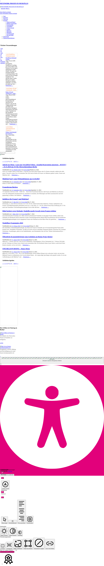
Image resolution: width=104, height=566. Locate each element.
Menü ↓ (8, 8)
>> (17, 161)
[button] (0, 364)
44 (14, 161)
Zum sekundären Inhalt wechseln (8, 13)
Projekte (5, 20)
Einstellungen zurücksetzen (7, 551)
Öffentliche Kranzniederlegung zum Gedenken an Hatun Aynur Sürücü (27, 237)
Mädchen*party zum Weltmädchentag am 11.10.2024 (20, 179)
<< (3, 161)
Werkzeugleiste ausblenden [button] (7, 474)
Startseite (3, 8)
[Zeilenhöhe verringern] (2, 497)
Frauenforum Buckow (10, 187)
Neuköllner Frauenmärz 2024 (12, 223)
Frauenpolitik (9, 25)
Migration (9, 32)
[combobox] (52, 360)
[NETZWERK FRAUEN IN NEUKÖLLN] (12, 6)
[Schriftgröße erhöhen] (2, 473)
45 (16, 161)
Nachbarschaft (10, 33)
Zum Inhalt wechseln (5, 12)
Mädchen (8, 30)
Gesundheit (9, 26)
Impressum (6, 36)
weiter (1, 343)
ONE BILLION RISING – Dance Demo (16, 249)
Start (4, 16)
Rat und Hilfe (9, 35)
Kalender (5, 17)
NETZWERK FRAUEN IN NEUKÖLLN (14, 3)
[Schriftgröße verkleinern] (2, 478)
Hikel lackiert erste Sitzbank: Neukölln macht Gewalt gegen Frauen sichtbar (29, 211)
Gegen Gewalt (10, 28)
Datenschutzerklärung (8, 38)
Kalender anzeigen (2, 62)
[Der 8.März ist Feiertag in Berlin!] (9, 334)
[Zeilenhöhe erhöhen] (2, 492)
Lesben (8, 29)
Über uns (5, 19)
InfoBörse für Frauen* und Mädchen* (15, 199)
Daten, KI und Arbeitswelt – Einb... (11, 92)
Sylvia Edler (26, 169)
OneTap (10, 471)
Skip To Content (4, 550)
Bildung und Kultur (11, 23)
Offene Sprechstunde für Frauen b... (11, 132)
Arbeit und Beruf (10, 22)
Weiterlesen (9, 85)
